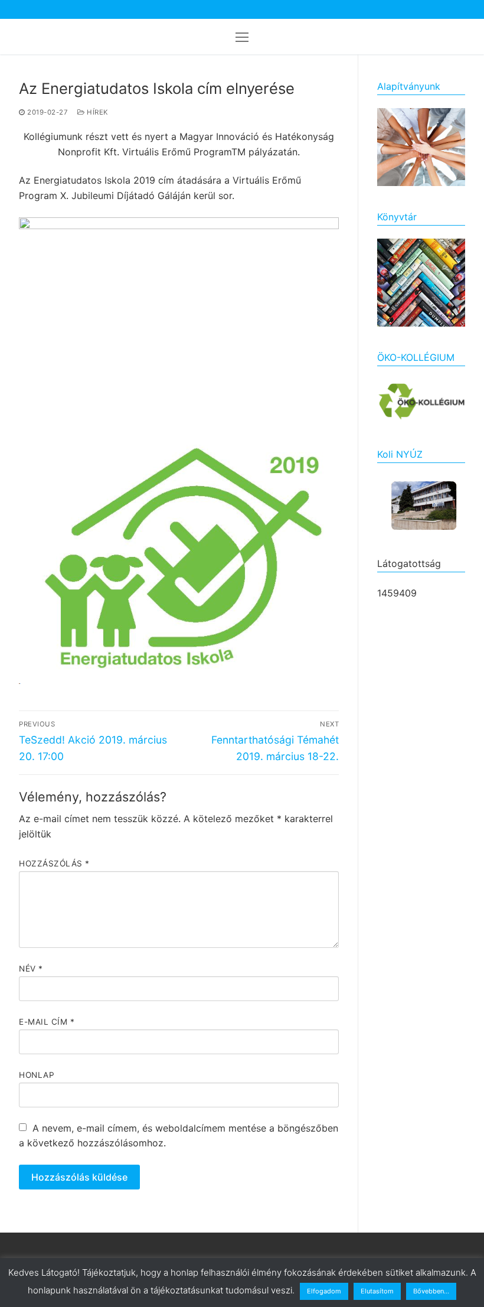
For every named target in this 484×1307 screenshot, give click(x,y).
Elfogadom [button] (324, 1291)
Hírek (97, 112)
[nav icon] (242, 36)
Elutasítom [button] (377, 1291)
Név (31, 968)
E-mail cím (46, 1021)
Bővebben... (431, 1291)
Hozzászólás (54, 863)
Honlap (36, 1075)
